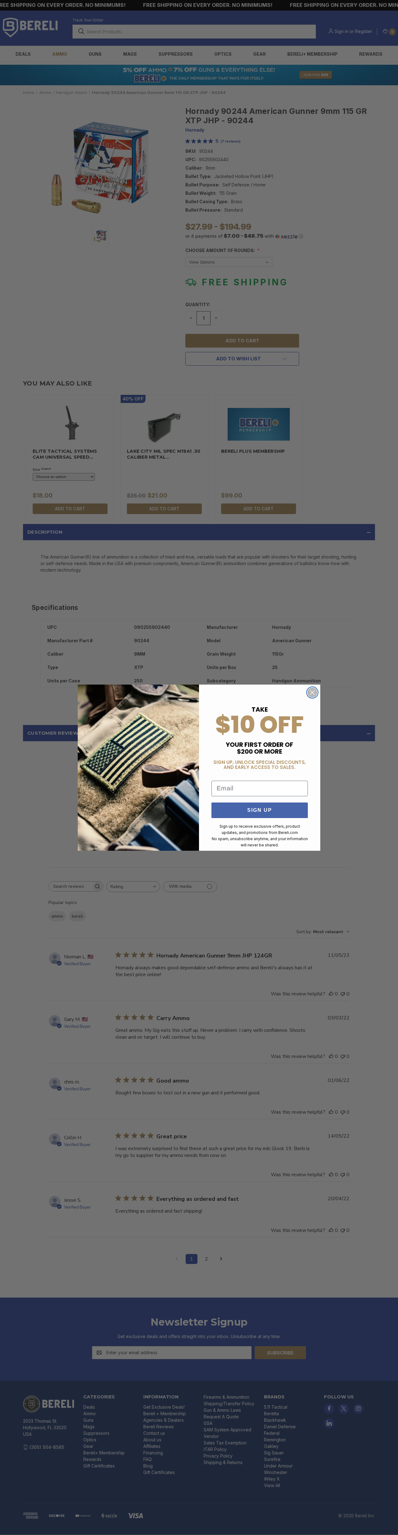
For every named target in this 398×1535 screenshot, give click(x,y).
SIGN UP (259, 810)
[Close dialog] (312, 692)
